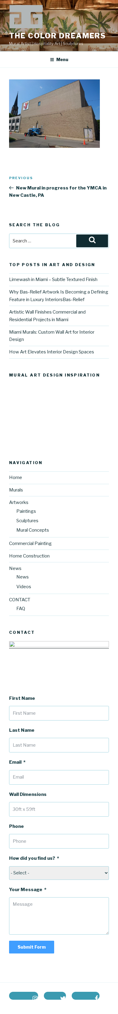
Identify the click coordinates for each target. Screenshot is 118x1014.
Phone (16, 826)
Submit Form (32, 947)
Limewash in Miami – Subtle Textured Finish (53, 279)
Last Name (21, 730)
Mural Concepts (32, 530)
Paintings (26, 511)
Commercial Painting (30, 543)
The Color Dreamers (57, 35)
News (22, 577)
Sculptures (27, 520)
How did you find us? (32, 858)
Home (15, 477)
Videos (23, 586)
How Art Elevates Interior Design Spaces (51, 352)
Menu (62, 59)
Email (15, 762)
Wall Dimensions (28, 794)
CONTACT (19, 599)
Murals (16, 490)
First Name (22, 698)
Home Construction (29, 556)
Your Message (25, 889)
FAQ (20, 608)
